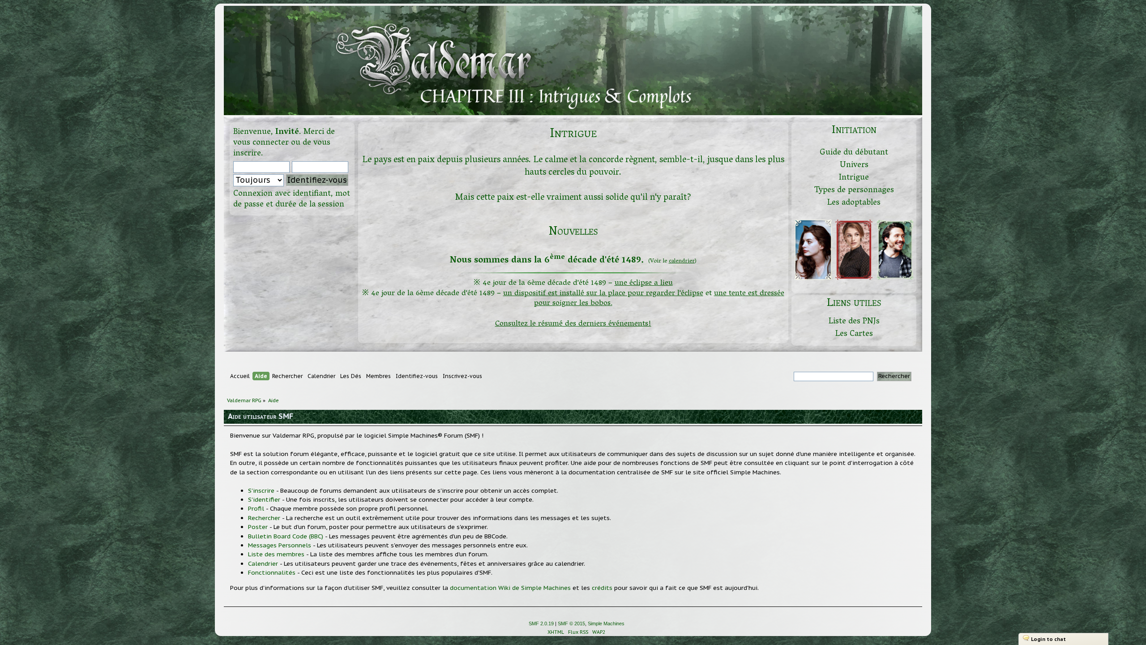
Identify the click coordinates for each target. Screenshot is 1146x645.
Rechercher (264, 518)
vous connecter (261, 143)
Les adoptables (854, 203)
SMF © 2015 (571, 623)
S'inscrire (261, 490)
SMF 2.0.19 (541, 623)
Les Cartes (854, 334)
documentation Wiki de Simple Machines (510, 588)
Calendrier (263, 563)
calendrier (682, 261)
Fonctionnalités (271, 572)
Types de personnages (854, 190)
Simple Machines (606, 623)
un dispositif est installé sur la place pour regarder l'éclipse (603, 293)
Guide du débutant (854, 153)
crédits (602, 588)
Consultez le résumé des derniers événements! (573, 324)
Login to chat (1048, 639)
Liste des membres (276, 554)
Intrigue (854, 178)
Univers (854, 165)
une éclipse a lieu (644, 283)
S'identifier (264, 499)
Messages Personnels (279, 545)
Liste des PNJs (854, 322)
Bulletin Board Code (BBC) (285, 536)
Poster (258, 527)
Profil (256, 508)
